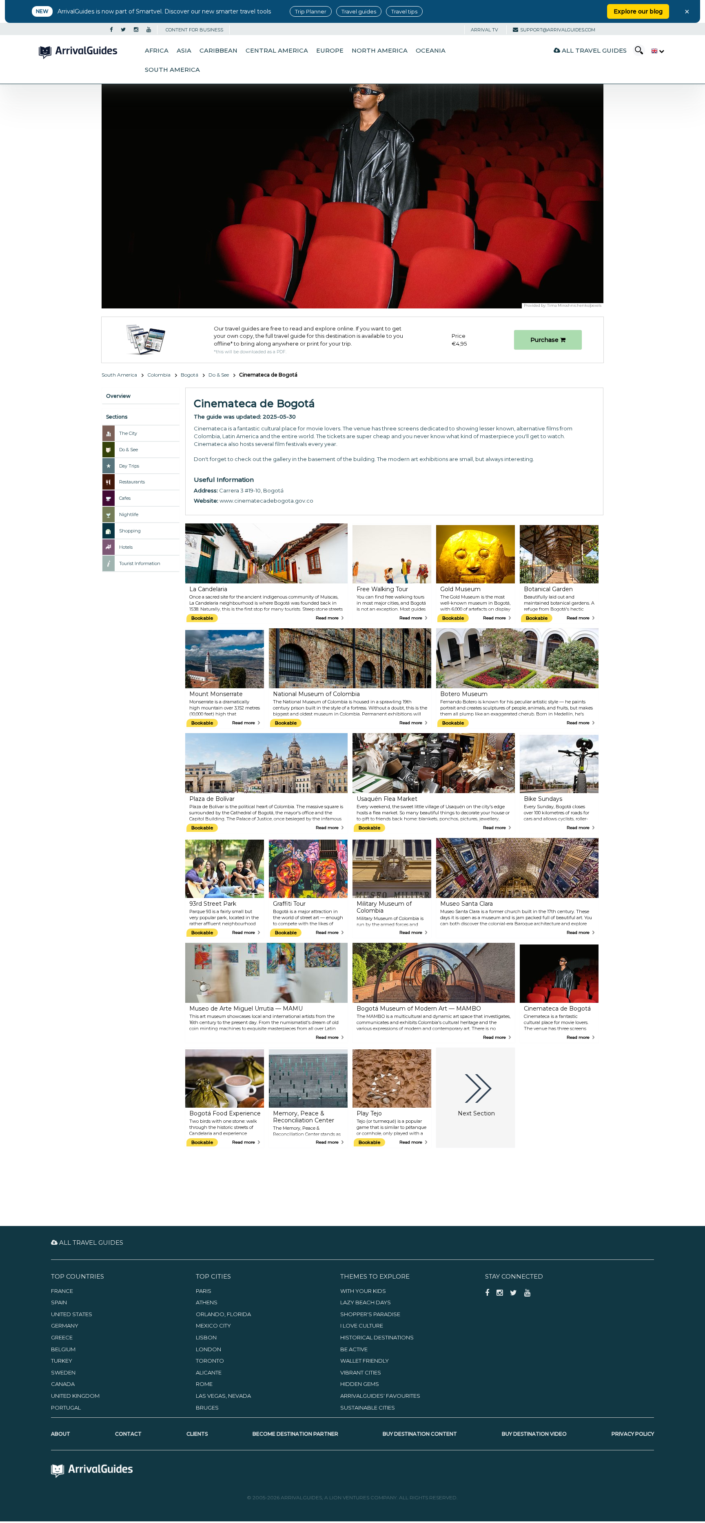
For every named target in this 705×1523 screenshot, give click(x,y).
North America (380, 50)
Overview (118, 396)
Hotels (126, 547)
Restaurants (132, 482)
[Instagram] (136, 30)
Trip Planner (310, 11)
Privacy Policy (633, 1434)
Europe (330, 50)
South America (172, 69)
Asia (184, 50)
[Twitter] (123, 30)
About (60, 1434)
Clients (197, 1434)
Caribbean (218, 50)
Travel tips (404, 11)
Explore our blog (638, 11)
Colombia (159, 375)
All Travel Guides (593, 50)
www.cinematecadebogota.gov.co (266, 500)
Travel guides (358, 11)
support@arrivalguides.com (557, 30)
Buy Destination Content (420, 1434)
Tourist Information (139, 563)
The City (128, 433)
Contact (128, 1434)
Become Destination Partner (295, 1434)
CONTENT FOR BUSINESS (194, 30)
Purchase (545, 340)
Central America (277, 50)
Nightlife (128, 514)
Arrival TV (484, 30)
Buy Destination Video (534, 1434)
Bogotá (189, 375)
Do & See (218, 375)
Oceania (431, 50)
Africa (156, 50)
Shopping (130, 531)
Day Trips (129, 466)
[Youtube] (148, 30)
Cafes (125, 498)
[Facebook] (111, 30)
